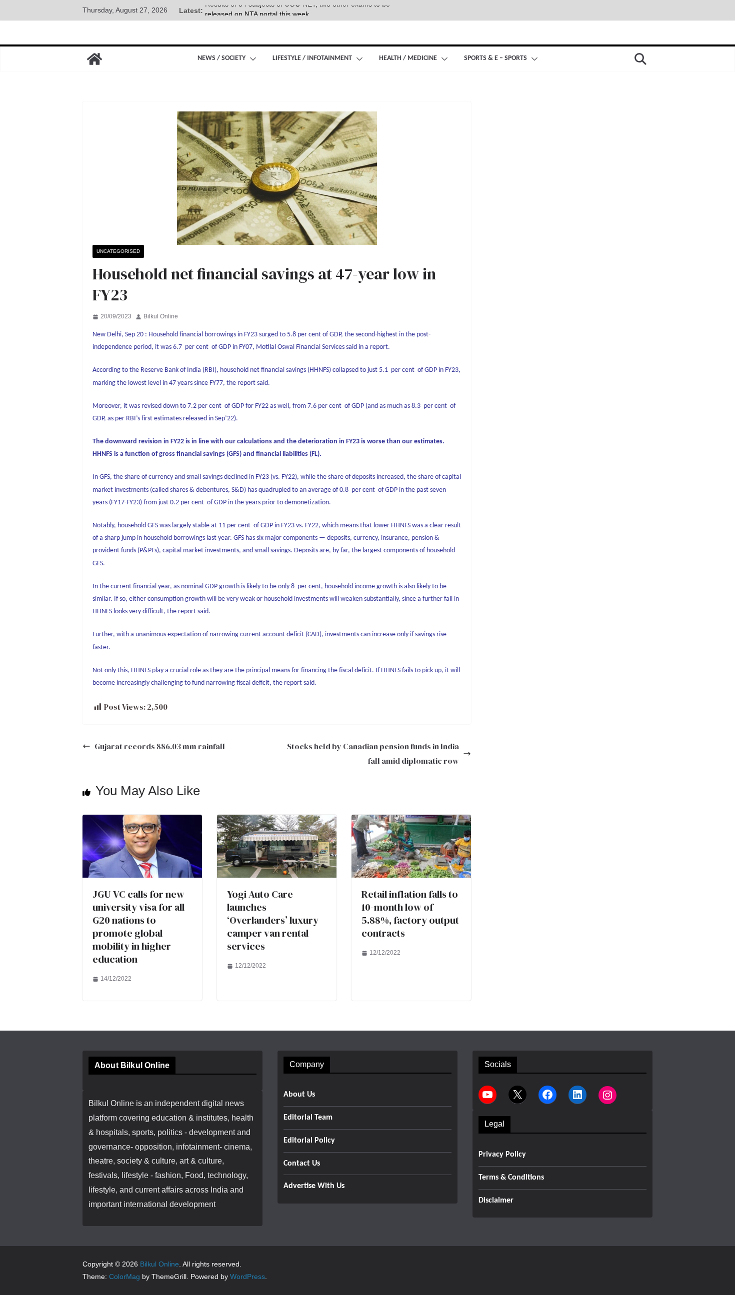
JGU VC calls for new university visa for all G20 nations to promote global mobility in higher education (138, 926)
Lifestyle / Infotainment (312, 58)
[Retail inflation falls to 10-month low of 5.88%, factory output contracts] (411, 821)
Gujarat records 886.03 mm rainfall (159, 746)
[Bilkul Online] (94, 59)
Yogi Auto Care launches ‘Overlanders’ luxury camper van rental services (272, 920)
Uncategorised (118, 251)
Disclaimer (496, 1201)
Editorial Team (308, 1118)
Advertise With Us (314, 1186)
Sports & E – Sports (495, 58)
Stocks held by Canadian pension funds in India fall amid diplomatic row (373, 753)
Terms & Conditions (511, 1178)
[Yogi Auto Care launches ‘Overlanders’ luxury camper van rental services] (276, 821)
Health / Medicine (408, 58)
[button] (251, 58)
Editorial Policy (309, 1141)
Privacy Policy (502, 1155)
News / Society (222, 58)
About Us (299, 1095)
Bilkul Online (161, 316)
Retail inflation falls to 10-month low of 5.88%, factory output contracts (410, 913)
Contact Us (302, 1164)
